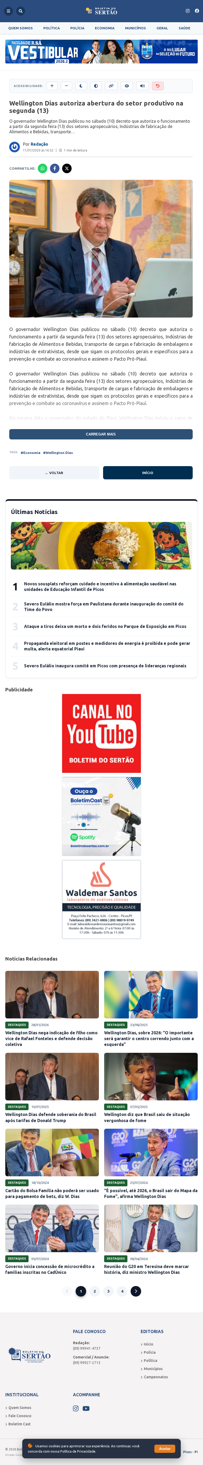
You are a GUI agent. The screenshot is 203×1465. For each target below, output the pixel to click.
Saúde (184, 28)
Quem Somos (20, 28)
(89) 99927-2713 (86, 1363)
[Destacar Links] (111, 86)
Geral (162, 28)
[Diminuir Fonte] (66, 86)
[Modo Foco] (127, 86)
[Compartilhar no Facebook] (54, 168)
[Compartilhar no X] (67, 168)
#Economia (30, 452)
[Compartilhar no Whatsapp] (42, 168)
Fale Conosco (19, 1416)
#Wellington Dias (58, 452)
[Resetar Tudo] (158, 86)
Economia (104, 28)
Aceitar (164, 1449)
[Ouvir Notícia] (142, 86)
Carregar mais (101, 434)
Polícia (77, 28)
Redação (39, 144)
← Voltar (54, 473)
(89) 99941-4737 (86, 1348)
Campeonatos (156, 1377)
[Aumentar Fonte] (52, 86)
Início (147, 473)
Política (51, 28)
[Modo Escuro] (81, 86)
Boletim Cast (19, 1424)
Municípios (135, 28)
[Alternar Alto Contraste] (96, 86)
